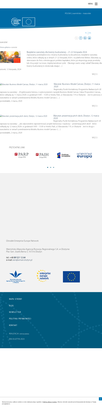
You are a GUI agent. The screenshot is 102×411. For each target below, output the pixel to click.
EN (90, 33)
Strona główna (5, 47)
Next (56, 167)
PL (86, 33)
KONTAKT (13, 325)
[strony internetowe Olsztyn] (24, 334)
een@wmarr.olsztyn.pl (22, 260)
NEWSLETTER (15, 312)
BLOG (11, 305)
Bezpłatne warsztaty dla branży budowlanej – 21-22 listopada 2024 (57, 52)
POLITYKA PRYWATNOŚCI (20, 319)
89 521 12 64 (20, 258)
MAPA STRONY (15, 299)
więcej (95, 74)
